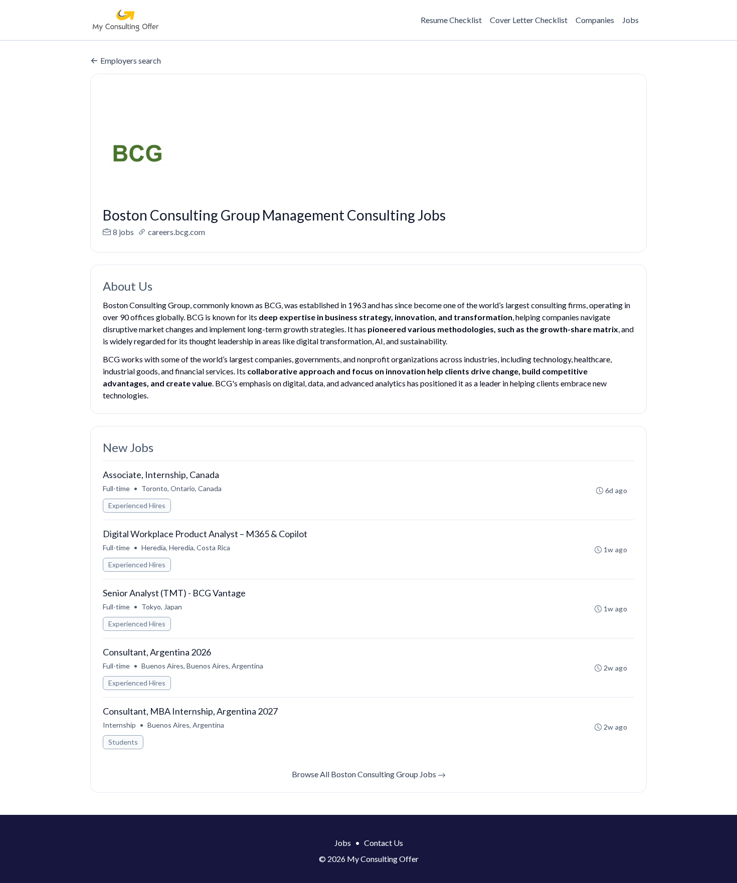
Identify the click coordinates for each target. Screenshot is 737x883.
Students (123, 742)
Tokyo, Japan (161, 606)
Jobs (630, 20)
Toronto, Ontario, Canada (181, 488)
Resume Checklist (451, 20)
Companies (595, 20)
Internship (119, 725)
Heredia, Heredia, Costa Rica (185, 547)
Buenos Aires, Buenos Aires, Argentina (202, 665)
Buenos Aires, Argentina (185, 725)
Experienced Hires (136, 505)
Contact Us (383, 842)
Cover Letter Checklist (529, 20)
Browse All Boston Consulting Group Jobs (365, 774)
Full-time (116, 488)
